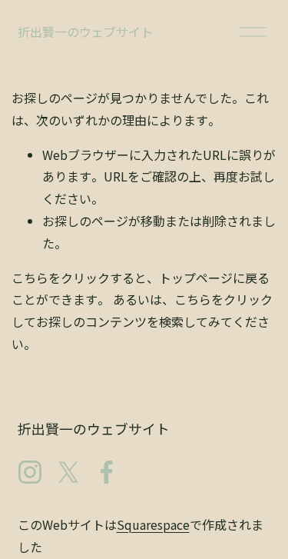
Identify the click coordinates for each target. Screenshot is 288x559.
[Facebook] (106, 472)
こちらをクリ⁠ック (61, 277)
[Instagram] (30, 472)
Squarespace (153, 524)
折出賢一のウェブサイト (85, 31)
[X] (68, 472)
